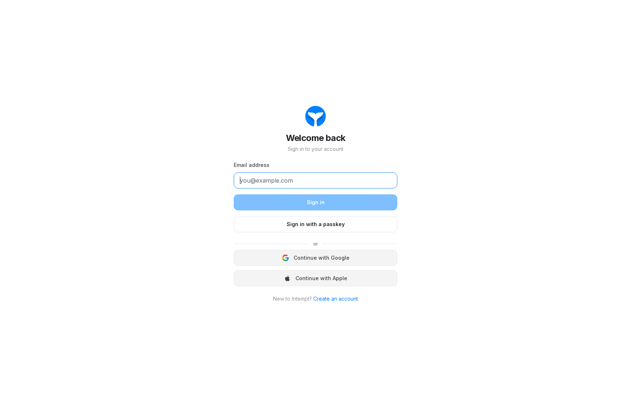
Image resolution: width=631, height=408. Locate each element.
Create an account (335, 298)
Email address (251, 165)
